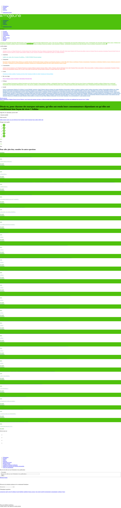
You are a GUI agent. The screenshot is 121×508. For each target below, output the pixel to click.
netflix (39, 119)
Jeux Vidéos (116, 89)
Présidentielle (8, 42)
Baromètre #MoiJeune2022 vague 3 (44, 42)
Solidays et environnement (90, 94)
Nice (30, 51)
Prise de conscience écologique (101, 51)
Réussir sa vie (11, 95)
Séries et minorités (50, 94)
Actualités (40, 52)
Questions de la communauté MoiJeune (38, 63)
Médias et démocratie (51, 95)
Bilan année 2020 (34, 93)
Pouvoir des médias (81, 51)
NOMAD (31, 57)
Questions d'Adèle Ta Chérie (34, 73)
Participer (5, 10)
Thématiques (5, 6)
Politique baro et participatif (109, 83)
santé (6, 491)
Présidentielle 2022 (93, 42)
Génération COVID (46, 92)
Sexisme (5, 90)
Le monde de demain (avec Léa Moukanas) (102, 93)
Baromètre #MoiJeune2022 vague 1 (106, 42)
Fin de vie (117, 51)
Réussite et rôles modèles (28, 95)
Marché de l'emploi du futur (102, 94)
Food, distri (68, 67)
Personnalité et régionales (23, 63)
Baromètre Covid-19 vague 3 (110, 90)
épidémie (21, 491)
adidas (1, 119)
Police (39, 93)
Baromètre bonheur (7, 61)
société (42, 491)
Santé (55, 69)
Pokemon (20, 67)
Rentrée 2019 (74, 51)
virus (36, 491)
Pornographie (67, 89)
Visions (117, 67)
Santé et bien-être (55, 63)
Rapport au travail (7, 52)
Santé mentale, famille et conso (26, 52)
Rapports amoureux (55, 61)
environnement (47, 491)
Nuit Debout (34, 51)
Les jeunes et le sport (38, 95)
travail (17, 491)
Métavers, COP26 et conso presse (73, 94)
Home (1, 99)
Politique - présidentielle (65, 43)
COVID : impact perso (114, 92)
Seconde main (34, 69)
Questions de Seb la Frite (21, 73)
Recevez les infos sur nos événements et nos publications (13, 474)
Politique (11, 99)
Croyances (16, 57)
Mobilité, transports (33, 89)
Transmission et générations (96, 61)
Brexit (14, 51)
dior (19, 119)
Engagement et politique (100, 43)
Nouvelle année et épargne (43, 69)
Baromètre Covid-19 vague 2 (97, 90)
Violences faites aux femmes (47, 89)
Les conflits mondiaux (59, 52)
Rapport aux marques (27, 67)
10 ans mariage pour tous (113, 94)
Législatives (2, 42)
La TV (16, 67)
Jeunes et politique (38, 43)
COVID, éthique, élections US (9, 93)
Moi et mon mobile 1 (80, 67)
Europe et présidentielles (20, 43)
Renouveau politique (46, 43)
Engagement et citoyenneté (19, 90)
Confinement (49, 93)
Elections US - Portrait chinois (22, 51)
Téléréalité (90, 93)
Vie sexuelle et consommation (23, 93)
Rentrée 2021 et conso (20, 69)
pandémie (26, 491)
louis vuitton (35, 119)
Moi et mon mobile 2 (89, 67)
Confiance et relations (75, 89)
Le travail (26, 89)
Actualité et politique (10, 43)
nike (42, 119)
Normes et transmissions (84, 61)
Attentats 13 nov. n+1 (7, 51)
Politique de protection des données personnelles (13, 466)
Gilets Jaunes (67, 51)
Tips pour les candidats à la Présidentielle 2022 (62, 42)
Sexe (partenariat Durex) (40, 94)
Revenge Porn (28, 78)
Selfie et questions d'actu (67, 92)
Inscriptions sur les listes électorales (79, 43)
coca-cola (11, 119)
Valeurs (16, 61)
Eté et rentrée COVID (90, 92)
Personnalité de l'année (49, 52)
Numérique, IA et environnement (71, 95)
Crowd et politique (91, 43)
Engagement (106, 92)
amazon (5, 119)
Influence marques (36, 67)
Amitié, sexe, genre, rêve (8, 57)
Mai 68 (54, 51)
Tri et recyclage (59, 95)
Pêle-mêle (67, 61)
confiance (60, 491)
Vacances (36, 52)
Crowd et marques (10, 67)
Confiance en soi (47, 61)
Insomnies (5, 95)
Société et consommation (79, 92)
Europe (11, 90)
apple (8, 119)
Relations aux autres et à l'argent (27, 94)
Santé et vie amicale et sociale (69, 93)
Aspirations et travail (13, 63)
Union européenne (56, 43)
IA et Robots (21, 89)
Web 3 (82, 94)
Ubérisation (62, 67)
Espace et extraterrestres (8, 89)
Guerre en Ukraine (90, 51)
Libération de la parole (58, 93)
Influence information (47, 51)
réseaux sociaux (31, 491)
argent (39, 491)
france (63, 491)
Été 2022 (49, 63)
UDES (27, 57)
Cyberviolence (22, 78)
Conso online (28, 69)
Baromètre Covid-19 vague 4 (9, 92)
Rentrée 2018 (32, 61)
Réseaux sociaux (10, 78)
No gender (56, 89)
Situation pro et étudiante (81, 93)
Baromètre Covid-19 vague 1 (84, 90)
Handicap (16, 89)
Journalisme (43, 93)
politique (14, 491)
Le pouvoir (44, 90)
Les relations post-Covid (56, 92)
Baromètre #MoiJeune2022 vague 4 (20, 42)
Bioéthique (61, 89)
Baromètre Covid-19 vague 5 (22, 92)
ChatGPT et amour (15, 52)
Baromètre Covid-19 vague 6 (35, 92)
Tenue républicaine (99, 92)
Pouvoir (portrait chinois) (53, 90)
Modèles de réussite (18, 95)
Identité (13, 61)
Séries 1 (46, 67)
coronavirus (2, 491)
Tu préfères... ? (22, 57)
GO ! (3, 475)
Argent (4, 67)
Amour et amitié (62, 63)
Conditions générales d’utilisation (10, 465)
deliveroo (16, 119)
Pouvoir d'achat (111, 51)
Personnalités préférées (108, 89)
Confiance (100, 89)
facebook (22, 119)
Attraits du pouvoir (115, 61)
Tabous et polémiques (74, 61)
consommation (54, 491)
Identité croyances (106, 61)
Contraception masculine (59, 94)
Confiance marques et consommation (102, 67)
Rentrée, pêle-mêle (60, 51)
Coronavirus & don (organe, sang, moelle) (68, 90)
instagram (30, 119)
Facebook (16, 78)
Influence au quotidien (24, 61)
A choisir (62, 61)
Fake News (40, 51)
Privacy (4, 78)
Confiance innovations (93, 89)
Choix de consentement (8, 467)
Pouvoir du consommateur (8, 69)
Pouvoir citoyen (29, 43)
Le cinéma (52, 69)
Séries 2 (50, 67)
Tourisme (73, 67)
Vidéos (4, 8)
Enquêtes (5, 7)
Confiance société (84, 89)
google (26, 119)
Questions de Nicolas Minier (47, 73)
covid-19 (10, 491)
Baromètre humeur (39, 61)
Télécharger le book (7, 12)
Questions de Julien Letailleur (9, 73)
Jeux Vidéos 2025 (61, 69)
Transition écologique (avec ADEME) (33, 90)
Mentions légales (6, 463)
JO (43, 52)
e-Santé (39, 89)
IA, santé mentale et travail (84, 95)
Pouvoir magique (37, 57)
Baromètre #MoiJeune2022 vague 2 (81, 42)
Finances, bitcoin (56, 67)
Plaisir (45, 95)
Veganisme (113, 67)
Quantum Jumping (32, 42)
